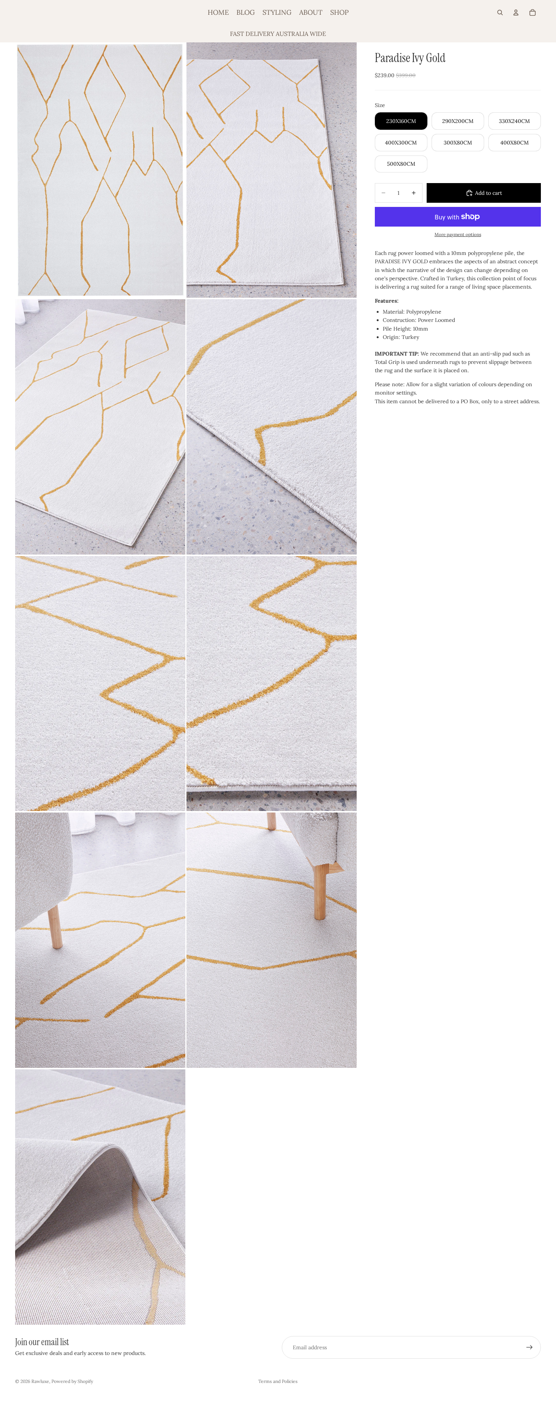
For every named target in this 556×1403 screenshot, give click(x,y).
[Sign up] (529, 1347)
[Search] (500, 12)
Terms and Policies (278, 1381)
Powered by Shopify (72, 1381)
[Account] (516, 12)
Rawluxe (40, 1381)
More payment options (458, 234)
